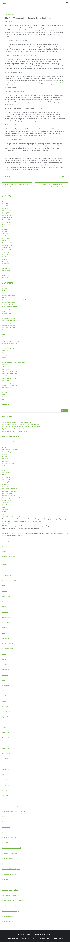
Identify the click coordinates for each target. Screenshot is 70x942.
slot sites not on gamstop (10, 489)
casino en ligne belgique (8, 885)
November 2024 (7, 245)
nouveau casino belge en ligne (10, 895)
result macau (5, 390)
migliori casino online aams (9, 367)
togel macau (5, 392)
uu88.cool (5, 570)
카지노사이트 (5, 785)
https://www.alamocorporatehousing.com (13, 864)
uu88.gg (4, 551)
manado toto (5, 769)
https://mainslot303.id (8, 916)
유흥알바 (4, 512)
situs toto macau (7, 472)
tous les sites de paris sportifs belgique (12, 900)
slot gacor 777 (16, 526)
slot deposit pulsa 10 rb (9, 491)
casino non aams (6, 313)
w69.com (4, 790)
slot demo (5, 456)
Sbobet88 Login (58, 533)
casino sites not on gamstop (10, 801)
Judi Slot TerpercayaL (7, 822)
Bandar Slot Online (7, 617)
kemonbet (5, 505)
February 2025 (6, 238)
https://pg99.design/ (8, 463)
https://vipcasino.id (7, 921)
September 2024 (7, 250)
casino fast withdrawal (8, 332)
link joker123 (6, 486)
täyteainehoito (6, 717)
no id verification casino (8, 327)
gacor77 (4, 507)
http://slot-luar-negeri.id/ (9, 843)
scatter (4, 585)
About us (19, 934)
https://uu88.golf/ (7, 452)
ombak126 (5, 795)
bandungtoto (6, 339)
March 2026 (5, 208)
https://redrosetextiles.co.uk (10, 858)
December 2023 (7, 271)
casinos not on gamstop (8, 383)
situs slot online (7, 493)
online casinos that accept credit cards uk (13, 362)
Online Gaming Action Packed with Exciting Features (18, 422)
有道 (3, 465)
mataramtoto (6, 753)
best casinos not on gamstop (11, 449)
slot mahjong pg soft (7, 575)
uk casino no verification (8, 325)
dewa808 (4, 696)
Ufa (3, 546)
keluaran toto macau (8, 648)
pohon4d (4, 816)
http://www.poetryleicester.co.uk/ (11, 853)
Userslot (4, 364)
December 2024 (7, 243)
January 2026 (6, 213)
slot (3, 399)
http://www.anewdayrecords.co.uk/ (11, 848)
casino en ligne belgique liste (10, 890)
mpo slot (4, 701)
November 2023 (7, 273)
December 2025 (7, 215)
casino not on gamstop (8, 295)
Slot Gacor (5, 675)
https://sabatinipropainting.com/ (11, 869)
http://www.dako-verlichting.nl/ (10, 911)
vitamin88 (5, 759)
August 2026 (6, 201)
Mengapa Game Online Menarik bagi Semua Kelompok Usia (20, 424)
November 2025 (7, 217)
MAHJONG (5, 612)
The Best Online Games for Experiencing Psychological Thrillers (54, 186)
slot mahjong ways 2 (8, 496)
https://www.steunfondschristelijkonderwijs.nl (14, 811)
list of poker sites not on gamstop (11, 371)
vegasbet (5, 503)
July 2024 (5, 254)
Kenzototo (5, 468)
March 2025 (5, 236)
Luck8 (3, 394)
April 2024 (5, 261)
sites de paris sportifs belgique (10, 906)
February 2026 (6, 210)
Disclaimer (38, 934)
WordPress (40, 938)
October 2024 (6, 247)
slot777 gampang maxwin (9, 580)
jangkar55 (5, 564)
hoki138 (4, 627)
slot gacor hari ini (6, 711)
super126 (5, 459)
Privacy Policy (48, 934)
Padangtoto (5, 669)
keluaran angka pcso (58, 83)
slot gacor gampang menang (11, 516)
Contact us (28, 934)
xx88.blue (4, 290)
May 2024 (5, 259)
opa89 (4, 357)
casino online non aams (8, 348)
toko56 (4, 832)
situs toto (4, 355)
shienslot (5, 509)
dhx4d (4, 727)
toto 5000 (5, 470)
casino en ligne (6, 316)
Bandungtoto (6, 732)
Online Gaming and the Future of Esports (14, 431)
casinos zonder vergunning (9, 344)
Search (5, 405)
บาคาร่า (4, 297)
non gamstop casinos (8, 387)
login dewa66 (5, 638)
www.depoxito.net (7, 360)
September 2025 (7, 222)
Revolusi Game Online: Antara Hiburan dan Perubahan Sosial (21, 426)
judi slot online (6, 500)
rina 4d (4, 454)
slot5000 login (6, 764)
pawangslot (5, 369)
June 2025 (5, 229)
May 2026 (5, 203)
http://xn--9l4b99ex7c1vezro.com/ (11, 385)
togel (3, 293)
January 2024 (6, 268)
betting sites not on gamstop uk (11, 320)
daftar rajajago (6, 596)
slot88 (4, 606)
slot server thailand (7, 643)
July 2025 (5, 227)
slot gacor (5, 346)
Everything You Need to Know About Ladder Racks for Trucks (15, 186)
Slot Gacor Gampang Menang (10, 806)
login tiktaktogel (6, 622)
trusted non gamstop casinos (10, 306)
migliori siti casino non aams (10, 373)
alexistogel (5, 482)
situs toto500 (6, 479)
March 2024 (5, 264)
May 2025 (5, 231)
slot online (5, 706)
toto (3, 311)
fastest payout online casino (10, 330)
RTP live (4, 475)
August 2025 (6, 224)
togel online (5, 353)
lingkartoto (5, 337)
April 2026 (5, 206)
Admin (9, 176)
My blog (4, 288)
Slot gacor (5, 664)
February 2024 (6, 266)
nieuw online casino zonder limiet (11, 341)
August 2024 (6, 252)
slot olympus (38, 519)
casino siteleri (6, 827)
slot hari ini (5, 376)
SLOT (3, 601)
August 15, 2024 (10, 14)
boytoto (4, 447)
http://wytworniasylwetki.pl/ (10, 874)
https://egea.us (6, 879)
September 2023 (7, 277)
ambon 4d (5, 350)
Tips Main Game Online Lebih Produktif (14, 429)
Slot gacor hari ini (7, 397)
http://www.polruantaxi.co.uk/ (11, 498)
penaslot (4, 774)
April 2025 (5, 234)
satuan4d (4, 722)
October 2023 (6, 275)
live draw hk (6, 477)
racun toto (5, 334)
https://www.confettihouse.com (11, 837)
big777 (6, 300)
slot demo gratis (6, 541)
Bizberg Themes (58, 938)
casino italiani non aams (8, 318)
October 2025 (6, 220)
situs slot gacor (6, 685)
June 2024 (5, 257)
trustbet (4, 591)
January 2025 (6, 240)
